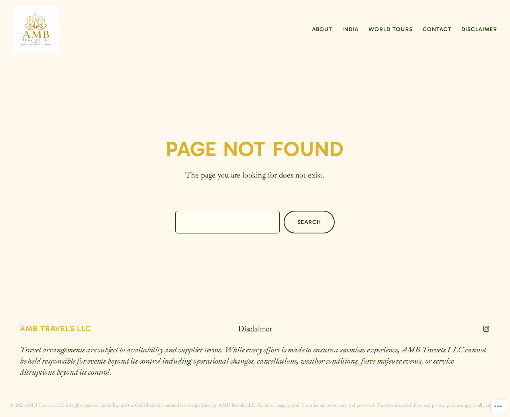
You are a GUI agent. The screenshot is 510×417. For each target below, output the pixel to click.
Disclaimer (255, 329)
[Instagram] (486, 329)
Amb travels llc (55, 328)
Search (309, 222)
